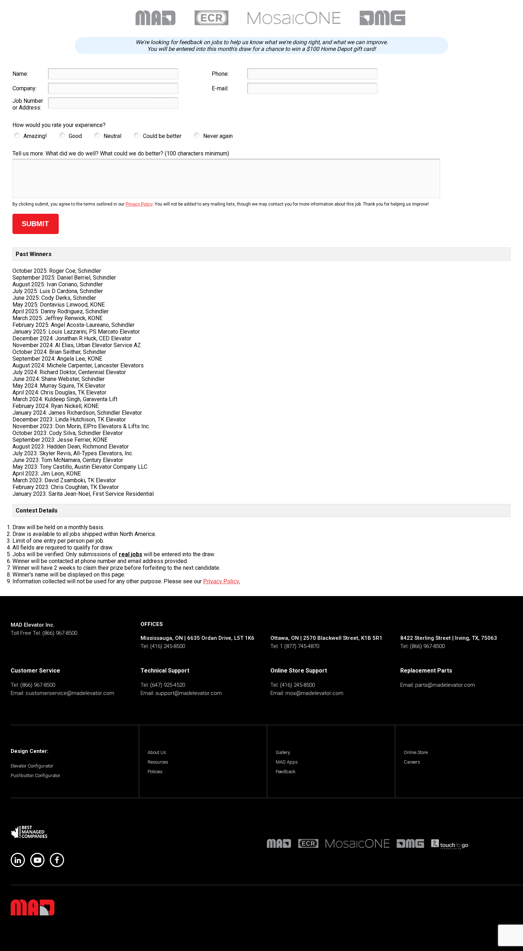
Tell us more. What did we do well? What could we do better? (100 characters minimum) (120, 153)
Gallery (283, 752)
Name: (20, 73)
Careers (412, 762)
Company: (24, 88)
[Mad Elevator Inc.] (32, 907)
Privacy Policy (139, 204)
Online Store (416, 752)
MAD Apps (287, 762)
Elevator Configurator (32, 766)
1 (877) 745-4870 (299, 646)
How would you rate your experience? (59, 125)
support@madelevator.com (188, 693)
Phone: (220, 73)
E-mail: (220, 88)
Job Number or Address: (27, 104)
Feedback (286, 771)
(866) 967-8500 (59, 633)
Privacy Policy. (221, 581)
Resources (158, 762)
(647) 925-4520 (167, 685)
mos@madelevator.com (314, 693)
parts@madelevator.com (445, 685)
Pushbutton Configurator (35, 775)
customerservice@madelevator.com (70, 693)
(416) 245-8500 (167, 646)
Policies (155, 771)
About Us (157, 752)
